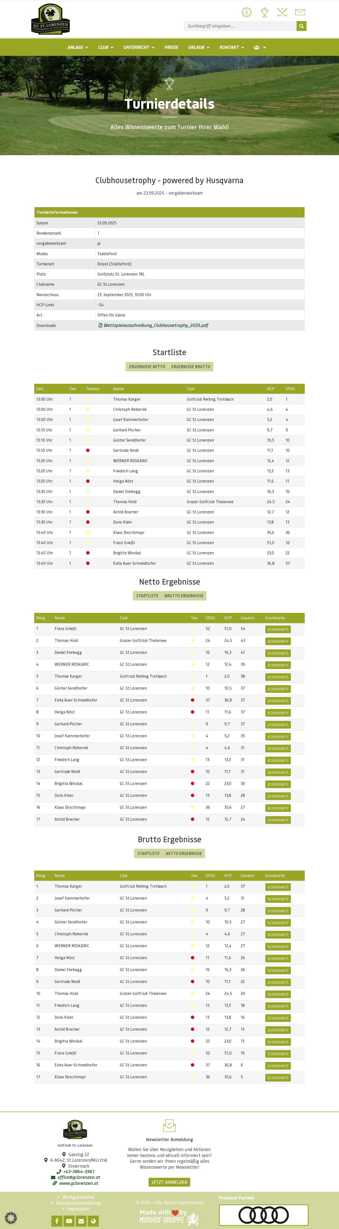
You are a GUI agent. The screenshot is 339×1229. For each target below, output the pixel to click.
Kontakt (229, 47)
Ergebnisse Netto (147, 366)
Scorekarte (278, 629)
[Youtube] (69, 1221)
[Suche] (301, 26)
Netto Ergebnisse (184, 853)
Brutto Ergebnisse (183, 595)
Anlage (75, 47)
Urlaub (196, 47)
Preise (171, 47)
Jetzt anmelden (169, 1182)
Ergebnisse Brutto (190, 366)
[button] (11, 1218)
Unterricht (136, 47)
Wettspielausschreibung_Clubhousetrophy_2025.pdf (155, 325)
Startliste (147, 595)
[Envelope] (81, 1221)
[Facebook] (56, 1221)
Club (103, 47)
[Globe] (93, 1221)
